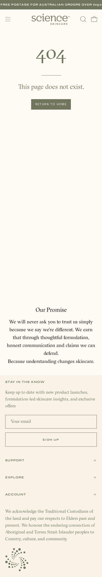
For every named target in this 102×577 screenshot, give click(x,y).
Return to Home (51, 104)
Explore (14, 477)
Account (15, 494)
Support (15, 460)
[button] (82, 19)
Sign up (51, 439)
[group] (51, 4)
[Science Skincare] (51, 19)
